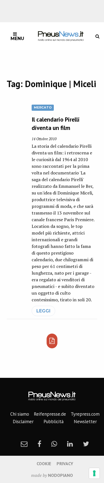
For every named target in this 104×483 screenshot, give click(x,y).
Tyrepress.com (85, 414)
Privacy (65, 463)
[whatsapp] (54, 443)
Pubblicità (54, 421)
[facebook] (39, 443)
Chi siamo (19, 414)
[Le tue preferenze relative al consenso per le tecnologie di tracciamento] (94, 473)
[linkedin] (70, 443)
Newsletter (85, 421)
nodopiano (60, 475)
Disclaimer (23, 421)
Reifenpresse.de (50, 414)
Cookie (44, 463)
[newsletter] (24, 443)
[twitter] (86, 443)
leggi (43, 311)
